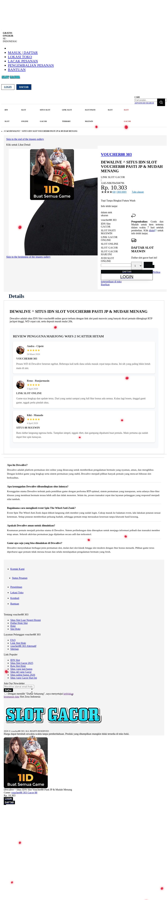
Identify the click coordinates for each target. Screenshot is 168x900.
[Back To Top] (5, 804)
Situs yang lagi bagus (21, 669)
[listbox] (116, 241)
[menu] (68, 115)
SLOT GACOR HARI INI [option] (109, 253)
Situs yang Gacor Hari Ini (23, 677)
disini (152, 230)
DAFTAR (149, 266)
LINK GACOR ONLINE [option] (109, 238)
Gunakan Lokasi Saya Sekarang (18, 815)
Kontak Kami (17, 569)
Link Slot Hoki (18, 643)
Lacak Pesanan (23, 61)
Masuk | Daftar (23, 52)
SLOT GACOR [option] (109, 247)
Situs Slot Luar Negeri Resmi (25, 620)
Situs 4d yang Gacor (21, 671)
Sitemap (14, 649)
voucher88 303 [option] (108, 220)
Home (7, 131)
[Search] (161, 102)
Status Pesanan (19, 578)
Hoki (13, 626)
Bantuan (17, 70)
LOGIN (148, 263)
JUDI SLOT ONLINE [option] (107, 259)
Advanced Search (144, 103)
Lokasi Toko (20, 57)
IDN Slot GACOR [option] (105, 225)
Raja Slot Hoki (18, 666)
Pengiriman (16, 587)
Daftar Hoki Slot (19, 623)
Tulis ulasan (138, 192)
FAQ (13, 640)
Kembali (14, 598)
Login (8, 87)
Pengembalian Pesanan (31, 65)
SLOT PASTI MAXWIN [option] (108, 232)
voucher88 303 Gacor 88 (24, 792)
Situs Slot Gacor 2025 (21, 663)
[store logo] (10, 79)
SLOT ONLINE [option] (109, 243)
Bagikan (105, 284)
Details (16, 296)
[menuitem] (7, 115)
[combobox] (151, 100)
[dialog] (84, 811)
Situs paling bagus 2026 (22, 674)
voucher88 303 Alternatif (23, 646)
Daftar (24, 87)
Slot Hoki (15, 629)
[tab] (16, 296)
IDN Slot (15, 660)
